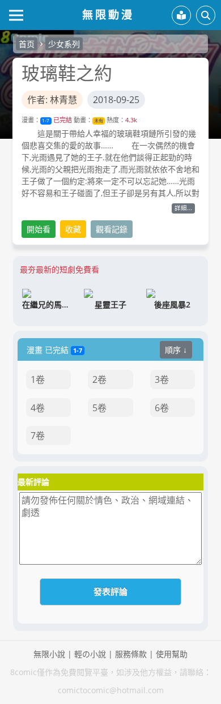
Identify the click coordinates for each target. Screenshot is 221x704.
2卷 (99, 379)
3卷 (162, 379)
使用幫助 (172, 653)
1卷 (38, 379)
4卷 (38, 408)
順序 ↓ (176, 349)
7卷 (38, 435)
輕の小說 (90, 653)
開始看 (38, 229)
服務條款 (131, 653)
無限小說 (49, 653)
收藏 (73, 229)
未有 (98, 120)
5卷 (99, 408)
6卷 (162, 408)
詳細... (183, 208)
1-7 (45, 120)
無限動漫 (108, 14)
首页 (27, 44)
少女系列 (64, 44)
